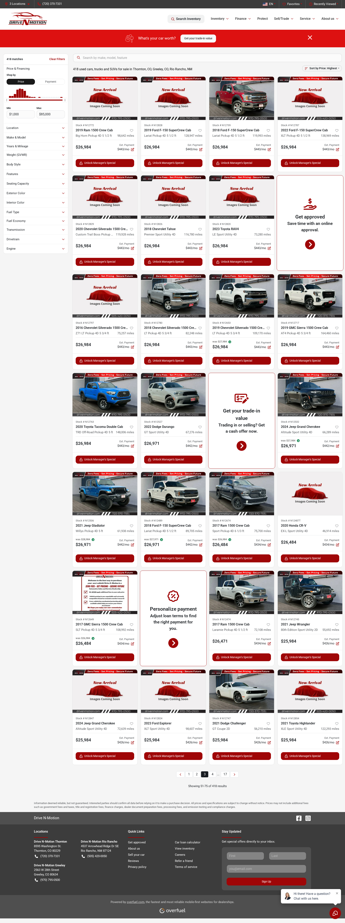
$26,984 (83, 147)
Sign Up (266, 881)
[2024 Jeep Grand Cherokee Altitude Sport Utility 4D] (310, 394)
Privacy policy (137, 867)
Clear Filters (57, 59)
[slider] (6, 100)
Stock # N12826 (153, 224)
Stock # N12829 (85, 224)
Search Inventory (188, 19)
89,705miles (194, 531)
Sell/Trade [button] (281, 19)
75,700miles (262, 531)
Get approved (137, 842)
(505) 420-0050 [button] (97, 856)
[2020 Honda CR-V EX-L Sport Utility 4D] (310, 493)
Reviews (133, 861)
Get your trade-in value (198, 38)
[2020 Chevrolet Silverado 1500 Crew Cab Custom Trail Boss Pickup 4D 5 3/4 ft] (104, 197)
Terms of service (186, 867)
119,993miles (262, 136)
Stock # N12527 (153, 421)
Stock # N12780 (153, 322)
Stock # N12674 (221, 520)
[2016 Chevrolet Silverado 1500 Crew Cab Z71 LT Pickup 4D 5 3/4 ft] (104, 296)
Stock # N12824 (153, 718)
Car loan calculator (187, 842)
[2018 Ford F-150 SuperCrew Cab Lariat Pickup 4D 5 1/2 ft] (241, 98)
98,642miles (125, 136)
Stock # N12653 (221, 322)
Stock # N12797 (85, 322)
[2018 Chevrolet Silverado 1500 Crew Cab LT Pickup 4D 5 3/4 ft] (173, 296)
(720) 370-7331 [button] (52, 4)
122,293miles (330, 729)
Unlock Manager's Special (99, 162)
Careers (180, 855)
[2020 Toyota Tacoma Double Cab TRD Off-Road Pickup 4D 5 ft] (104, 394)
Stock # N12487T (291, 520)
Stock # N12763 (85, 421)
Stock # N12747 (221, 718)
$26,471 (220, 641)
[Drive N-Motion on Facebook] (297, 818)
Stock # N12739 (221, 125)
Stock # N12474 (221, 619)
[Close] (310, 37)
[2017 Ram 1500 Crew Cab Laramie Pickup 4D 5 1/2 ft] (241, 592)
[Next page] (234, 774)
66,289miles (330, 432)
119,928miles (125, 234)
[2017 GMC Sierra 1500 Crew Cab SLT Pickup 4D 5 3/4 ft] (104, 592)
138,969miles (330, 136)
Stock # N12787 (290, 125)
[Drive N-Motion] (27, 19)
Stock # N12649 (85, 619)
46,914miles (330, 531)
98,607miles (194, 729)
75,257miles (125, 333)
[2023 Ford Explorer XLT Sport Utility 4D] (173, 691)
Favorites (293, 4)
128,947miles (193, 136)
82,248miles (194, 333)
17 (225, 774)
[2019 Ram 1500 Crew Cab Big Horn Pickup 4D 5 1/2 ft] (104, 98)
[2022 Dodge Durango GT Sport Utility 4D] (173, 394)
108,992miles (125, 630)
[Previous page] (180, 774)
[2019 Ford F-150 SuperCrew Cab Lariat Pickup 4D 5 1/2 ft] (173, 98)
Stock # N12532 (290, 421)
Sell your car (136, 855)
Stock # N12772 (85, 125)
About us (134, 848)
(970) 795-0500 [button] (50, 880)
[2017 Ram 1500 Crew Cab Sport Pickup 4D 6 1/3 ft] (241, 493)
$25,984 (288, 641)
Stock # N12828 (153, 125)
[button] (18, 4)
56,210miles (262, 729)
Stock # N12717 (290, 322)
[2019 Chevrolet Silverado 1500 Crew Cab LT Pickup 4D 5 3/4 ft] (241, 296)
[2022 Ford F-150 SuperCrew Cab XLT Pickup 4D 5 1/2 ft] (310, 98)
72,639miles (125, 729)
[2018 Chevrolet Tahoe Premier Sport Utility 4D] (173, 197)
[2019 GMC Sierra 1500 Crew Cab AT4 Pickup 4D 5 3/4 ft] (310, 296)
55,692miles (330, 630)
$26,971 (152, 443)
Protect (262, 19)
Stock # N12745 (290, 619)
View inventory (184, 848)
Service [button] (305, 19)
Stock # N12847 (85, 718)
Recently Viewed (325, 4)
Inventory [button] (217, 19)
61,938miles (125, 531)
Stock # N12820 (221, 224)
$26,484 (288, 542)
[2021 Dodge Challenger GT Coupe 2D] (241, 691)
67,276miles (194, 432)
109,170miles (262, 333)
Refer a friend (184, 861)
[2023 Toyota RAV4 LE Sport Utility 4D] (241, 197)
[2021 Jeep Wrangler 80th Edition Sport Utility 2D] (310, 592)
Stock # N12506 (85, 520)
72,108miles (262, 630)
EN (271, 4)
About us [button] (327, 19)
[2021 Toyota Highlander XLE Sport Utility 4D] (310, 691)
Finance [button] (241, 19)
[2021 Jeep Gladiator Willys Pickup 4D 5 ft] (104, 493)
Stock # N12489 (153, 520)
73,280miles (262, 234)
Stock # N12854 (290, 718)
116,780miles (193, 234)
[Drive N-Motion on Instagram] (306, 818)
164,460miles (330, 333)
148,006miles (125, 432)
